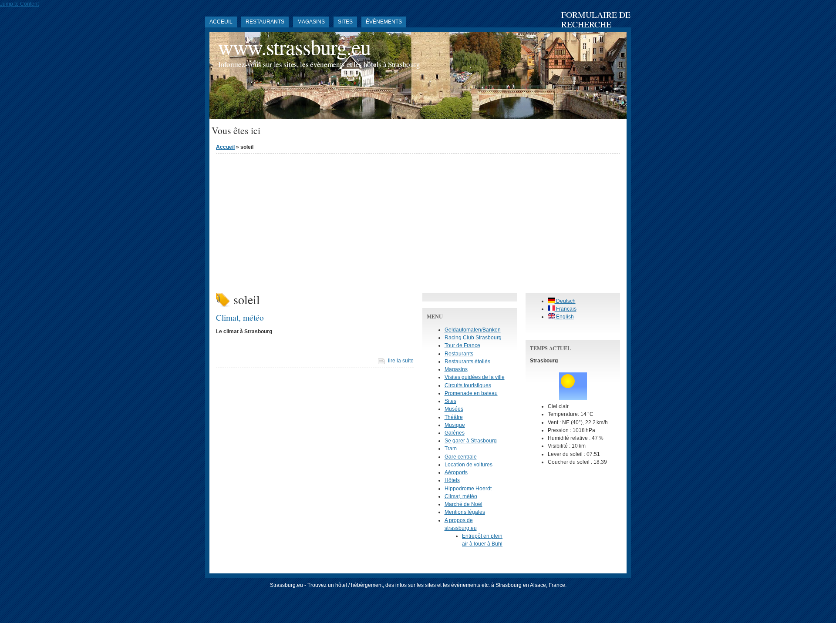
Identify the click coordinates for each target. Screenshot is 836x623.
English (564, 317)
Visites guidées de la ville (475, 377)
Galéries (455, 433)
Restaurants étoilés (467, 361)
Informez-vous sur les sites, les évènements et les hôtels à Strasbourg (319, 64)
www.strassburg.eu (294, 47)
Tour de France (462, 345)
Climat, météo (240, 317)
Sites (345, 22)
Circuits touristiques (468, 385)
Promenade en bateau (471, 393)
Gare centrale (461, 457)
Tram (451, 448)
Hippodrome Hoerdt (468, 489)
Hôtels (452, 480)
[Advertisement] (418, 221)
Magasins (311, 22)
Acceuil (221, 22)
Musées (454, 409)
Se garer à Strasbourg (471, 441)
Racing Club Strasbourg (473, 338)
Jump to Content (19, 4)
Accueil (225, 147)
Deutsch (565, 301)
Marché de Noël (463, 504)
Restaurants (265, 22)
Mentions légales (465, 512)
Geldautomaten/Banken (473, 330)
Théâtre (454, 417)
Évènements (384, 22)
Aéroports (456, 472)
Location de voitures (468, 465)
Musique (455, 425)
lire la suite (401, 361)
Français (565, 309)
